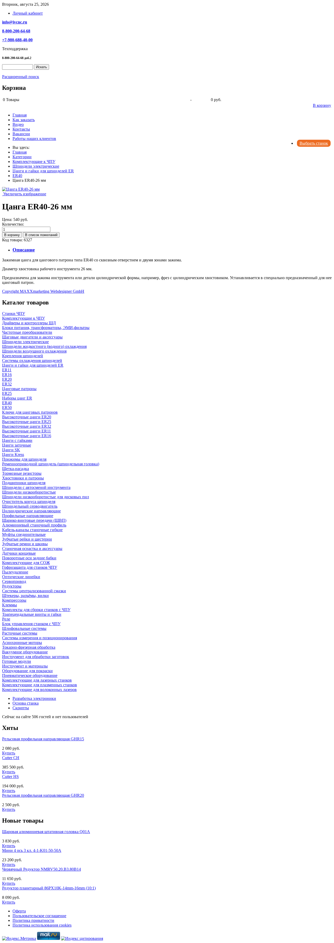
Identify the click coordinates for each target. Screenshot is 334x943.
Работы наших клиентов (34, 138)
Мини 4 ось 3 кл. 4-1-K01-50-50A (31, 850)
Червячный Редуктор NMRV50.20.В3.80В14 (41, 869)
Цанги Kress (13, 454)
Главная (20, 115)
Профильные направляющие (27, 515)
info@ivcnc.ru (14, 22)
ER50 (7, 407)
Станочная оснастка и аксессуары (32, 548)
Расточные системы (19, 633)
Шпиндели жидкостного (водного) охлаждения (44, 346)
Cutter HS (10, 776)
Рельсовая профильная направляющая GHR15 (43, 739)
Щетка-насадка (15, 468)
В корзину (322, 105)
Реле (6, 619)
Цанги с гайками (17, 440)
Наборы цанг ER (17, 398)
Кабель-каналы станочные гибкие (32, 530)
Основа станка (26, 703)
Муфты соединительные (24, 534)
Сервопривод (14, 581)
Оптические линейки (21, 577)
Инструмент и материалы (25, 666)
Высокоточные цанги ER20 (26, 417)
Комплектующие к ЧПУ (23, 318)
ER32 (7, 384)
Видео (18, 124)
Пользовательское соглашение (39, 915)
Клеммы (9, 605)
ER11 (6, 370)
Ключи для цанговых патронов (30, 412)
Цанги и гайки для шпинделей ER (32, 365)
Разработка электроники (34, 698)
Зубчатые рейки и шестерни (27, 539)
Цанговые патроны (19, 388)
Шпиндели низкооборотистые (29, 492)
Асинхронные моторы (22, 642)
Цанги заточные (16, 445)
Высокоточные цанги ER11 (26, 431)
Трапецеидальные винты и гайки (31, 614)
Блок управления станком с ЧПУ (31, 624)
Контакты (21, 129)
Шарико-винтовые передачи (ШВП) (34, 520)
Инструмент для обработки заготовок (35, 656)
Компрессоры (14, 600)
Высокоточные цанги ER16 (26, 436)
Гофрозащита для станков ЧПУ (29, 567)
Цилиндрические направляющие (31, 511)
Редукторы (11, 586)
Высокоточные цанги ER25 (26, 421)
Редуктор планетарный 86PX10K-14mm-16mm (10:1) (49, 888)
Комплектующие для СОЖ (26, 562)
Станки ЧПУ (13, 313)
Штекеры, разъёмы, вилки (25, 595)
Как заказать (24, 120)
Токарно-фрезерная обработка (28, 647)
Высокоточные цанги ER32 (26, 426)
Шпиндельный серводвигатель (29, 506)
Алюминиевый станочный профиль (34, 525)
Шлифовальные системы (24, 628)
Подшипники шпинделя (23, 483)
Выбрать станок (314, 143)
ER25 (7, 393)
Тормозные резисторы (21, 473)
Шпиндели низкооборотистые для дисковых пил (45, 497)
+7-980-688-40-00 (17, 40)
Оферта (19, 911)
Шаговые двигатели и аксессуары (32, 337)
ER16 (7, 374)
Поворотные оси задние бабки (29, 558)
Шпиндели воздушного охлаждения (34, 351)
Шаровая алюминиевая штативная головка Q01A (46, 831)
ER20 (7, 379)
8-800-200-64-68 (16, 31)
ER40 (7, 403)
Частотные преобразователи (27, 332)
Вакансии (21, 134)
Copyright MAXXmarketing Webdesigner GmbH (43, 291)
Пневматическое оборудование (29, 675)
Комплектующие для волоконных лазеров (39, 689)
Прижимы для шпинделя (24, 459)
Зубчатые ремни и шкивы (25, 544)
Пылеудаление (15, 572)
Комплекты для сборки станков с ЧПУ (36, 609)
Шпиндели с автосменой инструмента (36, 487)
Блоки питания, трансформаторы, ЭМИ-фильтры (46, 327)
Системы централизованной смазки (34, 591)
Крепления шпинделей (22, 356)
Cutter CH (10, 757)
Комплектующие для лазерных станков (37, 680)
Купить (8, 753)
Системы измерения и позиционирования (39, 638)
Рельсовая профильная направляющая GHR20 (43, 795)
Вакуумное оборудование (25, 652)
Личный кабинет (28, 13)
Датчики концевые (19, 553)
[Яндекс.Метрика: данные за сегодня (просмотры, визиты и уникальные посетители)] (19, 938)
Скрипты (21, 708)
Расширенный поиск (20, 76)
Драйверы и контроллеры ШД (29, 323)
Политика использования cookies (42, 925)
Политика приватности (33, 920)
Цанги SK (11, 450)
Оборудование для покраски (27, 671)
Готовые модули (16, 661)
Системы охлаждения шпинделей (32, 360)
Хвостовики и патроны (23, 478)
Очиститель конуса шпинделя (28, 501)
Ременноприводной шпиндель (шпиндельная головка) (50, 464)
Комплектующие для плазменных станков (39, 685)
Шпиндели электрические (25, 341)
